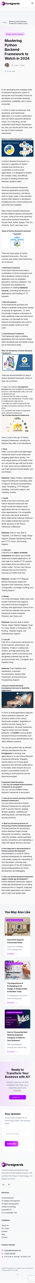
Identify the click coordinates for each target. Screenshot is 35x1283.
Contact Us (16, 1097)
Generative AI (7, 1210)
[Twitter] (9, 1184)
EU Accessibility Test (9, 1213)
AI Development (8, 1198)
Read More (10, 954)
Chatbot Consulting (9, 1207)
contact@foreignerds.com (12, 1250)
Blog (5, 22)
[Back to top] (17, 1275)
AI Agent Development (10, 1204)
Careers (4, 1231)
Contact (4, 1237)
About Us (5, 1225)
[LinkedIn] (3, 1184)
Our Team (5, 1228)
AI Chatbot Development (11, 1201)
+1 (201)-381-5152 (9, 1253)
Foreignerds (7, 753)
